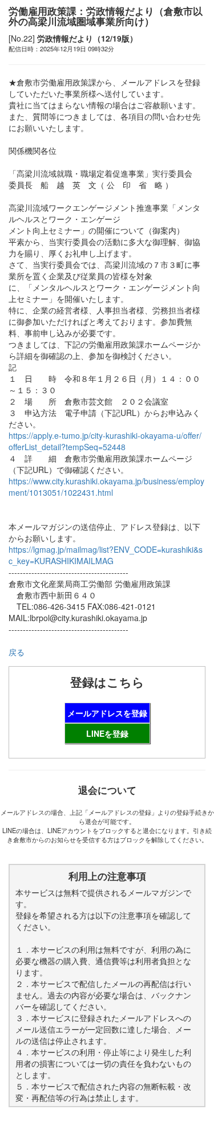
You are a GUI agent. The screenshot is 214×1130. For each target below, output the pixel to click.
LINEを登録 (107, 733)
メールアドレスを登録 (107, 713)
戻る (17, 652)
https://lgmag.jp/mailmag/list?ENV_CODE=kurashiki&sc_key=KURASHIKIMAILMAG (106, 555)
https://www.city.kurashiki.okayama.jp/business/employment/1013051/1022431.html (106, 486)
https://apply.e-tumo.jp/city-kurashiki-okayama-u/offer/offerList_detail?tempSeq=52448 (105, 441)
